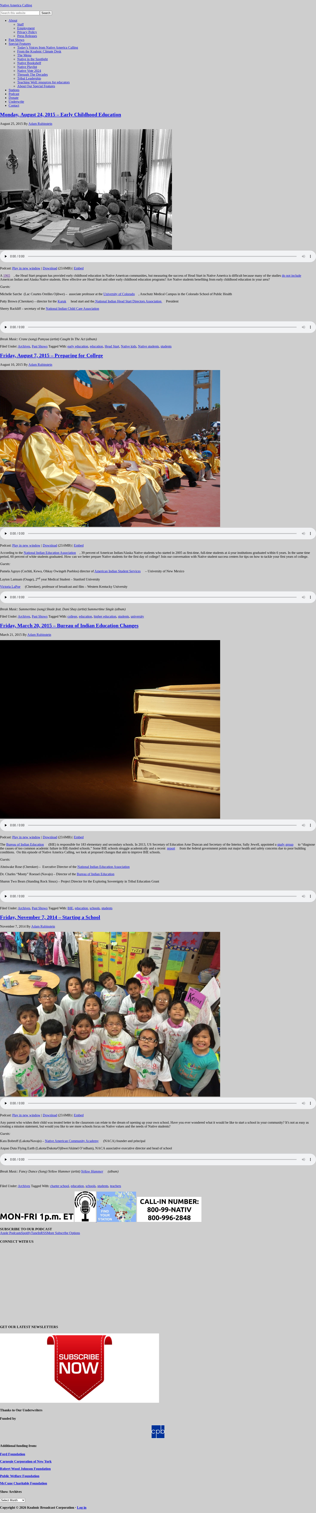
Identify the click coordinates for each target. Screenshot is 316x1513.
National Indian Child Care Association (72, 308)
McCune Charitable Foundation (23, 1483)
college (72, 616)
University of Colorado (119, 294)
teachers (115, 1186)
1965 (6, 275)
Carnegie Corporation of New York (26, 1461)
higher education (105, 616)
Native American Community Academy (72, 1141)
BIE (70, 908)
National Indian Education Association (50, 553)
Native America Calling (16, 5)
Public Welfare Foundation (19, 1476)
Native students (148, 346)
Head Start (112, 346)
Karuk (62, 301)
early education (77, 346)
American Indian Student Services (117, 571)
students (166, 346)
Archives (24, 346)
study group (285, 844)
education (96, 346)
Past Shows (40, 346)
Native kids (128, 346)
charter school (59, 1186)
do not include (291, 275)
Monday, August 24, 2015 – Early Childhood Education (60, 114)
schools (95, 908)
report (171, 848)
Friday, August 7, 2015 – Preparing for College (51, 355)
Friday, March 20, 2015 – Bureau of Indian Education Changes (69, 625)
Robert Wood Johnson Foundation (25, 1469)
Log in (81, 1507)
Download (50, 268)
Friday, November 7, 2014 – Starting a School (50, 917)
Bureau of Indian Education (25, 844)
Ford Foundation (12, 1454)
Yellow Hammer (92, 1171)
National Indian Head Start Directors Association (128, 301)
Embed (79, 268)
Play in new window (26, 268)
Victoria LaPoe (10, 586)
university (137, 616)
